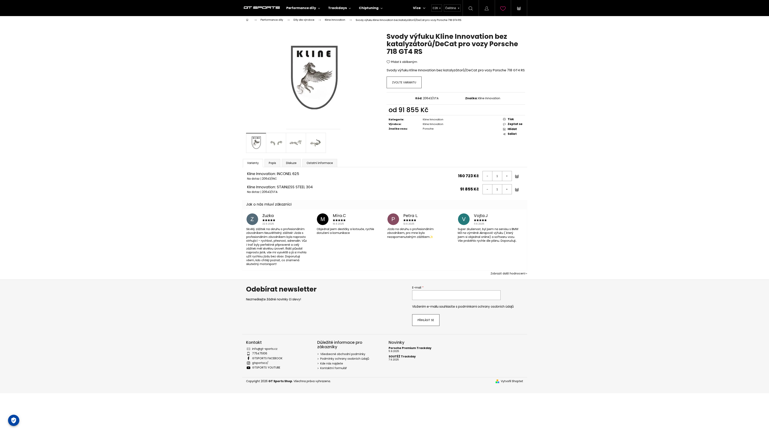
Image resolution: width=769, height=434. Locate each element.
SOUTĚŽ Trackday (402, 356)
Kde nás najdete (331, 363)
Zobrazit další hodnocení (508, 273)
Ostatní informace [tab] (320, 163)
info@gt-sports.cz (264, 349)
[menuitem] (303, 8)
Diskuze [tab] (291, 163)
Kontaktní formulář (333, 368)
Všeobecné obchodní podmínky (342, 354)
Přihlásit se (426, 320)
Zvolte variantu (404, 82)
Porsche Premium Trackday (410, 348)
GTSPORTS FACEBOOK (267, 358)
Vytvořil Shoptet (512, 381)
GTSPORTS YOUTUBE (266, 367)
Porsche (428, 129)
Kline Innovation (489, 98)
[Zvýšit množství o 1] (507, 176)
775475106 (259, 353)
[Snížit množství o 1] (487, 176)
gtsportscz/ (260, 363)
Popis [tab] (272, 163)
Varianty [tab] (253, 163)
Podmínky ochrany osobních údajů (344, 359)
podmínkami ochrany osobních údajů (486, 306)
